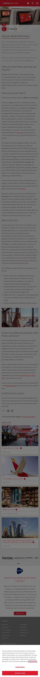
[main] (20, 661)
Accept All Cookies (20, 673)
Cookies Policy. (33, 661)
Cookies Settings (20, 667)
